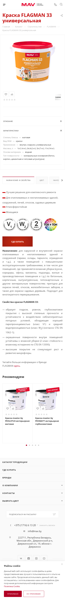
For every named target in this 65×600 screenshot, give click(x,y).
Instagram (36, 558)
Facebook (28, 558)
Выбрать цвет (10, 501)
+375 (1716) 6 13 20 (25, 525)
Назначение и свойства (18, 180)
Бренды (6, 477)
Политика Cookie (12, 586)
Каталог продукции (15, 462)
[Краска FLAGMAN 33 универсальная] (32, 61)
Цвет (42, 180)
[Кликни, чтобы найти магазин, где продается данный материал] (17, 241)
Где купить (9, 470)
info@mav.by (35, 531)
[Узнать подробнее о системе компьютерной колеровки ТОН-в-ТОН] (50, 224)
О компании (10, 485)
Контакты (8, 493)
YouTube (44, 558)
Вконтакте (21, 558)
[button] (26, 445)
